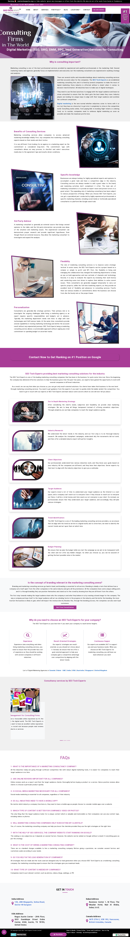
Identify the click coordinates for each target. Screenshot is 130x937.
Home (28, 10)
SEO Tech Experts (100, 80)
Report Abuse (71, 932)
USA (73, 670)
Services (44, 10)
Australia (80, 670)
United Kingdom (101, 670)
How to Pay (105, 930)
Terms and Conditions (93, 930)
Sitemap (79, 932)
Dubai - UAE (61, 670)
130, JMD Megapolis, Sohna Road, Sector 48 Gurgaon (30, 903)
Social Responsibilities (90, 932)
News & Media (71, 930)
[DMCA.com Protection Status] (19, 934)
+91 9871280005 (27, 5)
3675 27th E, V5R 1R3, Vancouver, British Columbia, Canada (104, 920)
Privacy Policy (81, 930)
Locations (75, 10)
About (35, 10)
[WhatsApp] (4, 932)
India (69, 670)
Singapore (89, 670)
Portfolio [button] (55, 10)
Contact (86, 10)
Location (15, 5)
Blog (66, 10)
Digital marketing (64, 104)
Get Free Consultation (65, 607)
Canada (52, 670)
